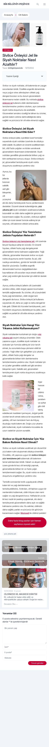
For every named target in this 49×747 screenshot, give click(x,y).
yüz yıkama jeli (10, 534)
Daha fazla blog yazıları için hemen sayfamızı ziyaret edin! (24, 522)
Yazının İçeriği (12, 76)
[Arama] (37, 4)
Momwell (25, 513)
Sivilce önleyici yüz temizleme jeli (18, 241)
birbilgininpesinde (15, 68)
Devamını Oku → (11, 604)
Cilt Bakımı (8, 50)
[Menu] (44, 4)
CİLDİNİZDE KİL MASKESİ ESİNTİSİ (20, 594)
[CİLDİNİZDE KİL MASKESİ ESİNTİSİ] (24, 578)
